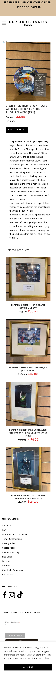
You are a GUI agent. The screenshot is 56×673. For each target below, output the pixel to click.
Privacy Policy (8, 543)
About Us (6, 525)
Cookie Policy (8, 547)
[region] (28, 657)
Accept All (28, 667)
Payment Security (10, 552)
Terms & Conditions (12, 538)
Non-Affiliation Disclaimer (14, 534)
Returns (6, 565)
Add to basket (17, 130)
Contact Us (7, 574)
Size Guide (7, 556)
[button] (25, 42)
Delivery (6, 561)
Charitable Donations (12, 570)
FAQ (4, 530)
